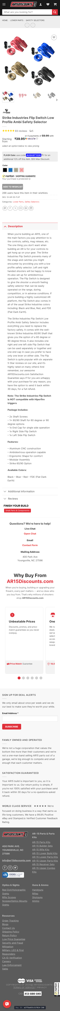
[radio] (5, 170)
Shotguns (37, 897)
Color (5, 165)
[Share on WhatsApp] (4, 208)
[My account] (40, 4)
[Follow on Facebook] (4, 867)
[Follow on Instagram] (10, 867)
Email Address (10, 713)
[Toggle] (5, 226)
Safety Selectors (35, 20)
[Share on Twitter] (15, 208)
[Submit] (55, 12)
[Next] (53, 61)
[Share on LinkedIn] (31, 208)
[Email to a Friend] (20, 208)
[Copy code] (42, 155)
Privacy (42, 987)
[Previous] (7, 61)
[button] (57, 989)
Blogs (5, 924)
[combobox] (27, 12)
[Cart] (55, 4)
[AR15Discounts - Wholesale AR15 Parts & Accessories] (23, 4)
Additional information (21, 491)
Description (15, 226)
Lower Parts (16, 20)
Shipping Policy (10, 931)
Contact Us (8, 928)
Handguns (37, 889)
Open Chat (30, 533)
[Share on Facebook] (10, 208)
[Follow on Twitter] (15, 867)
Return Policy (9, 935)
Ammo (35, 901)
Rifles (35, 893)
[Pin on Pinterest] (25, 208)
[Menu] (4, 4)
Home (5, 20)
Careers (6, 961)
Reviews (13, 498)
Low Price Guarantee (13, 939)
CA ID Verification (12, 957)
